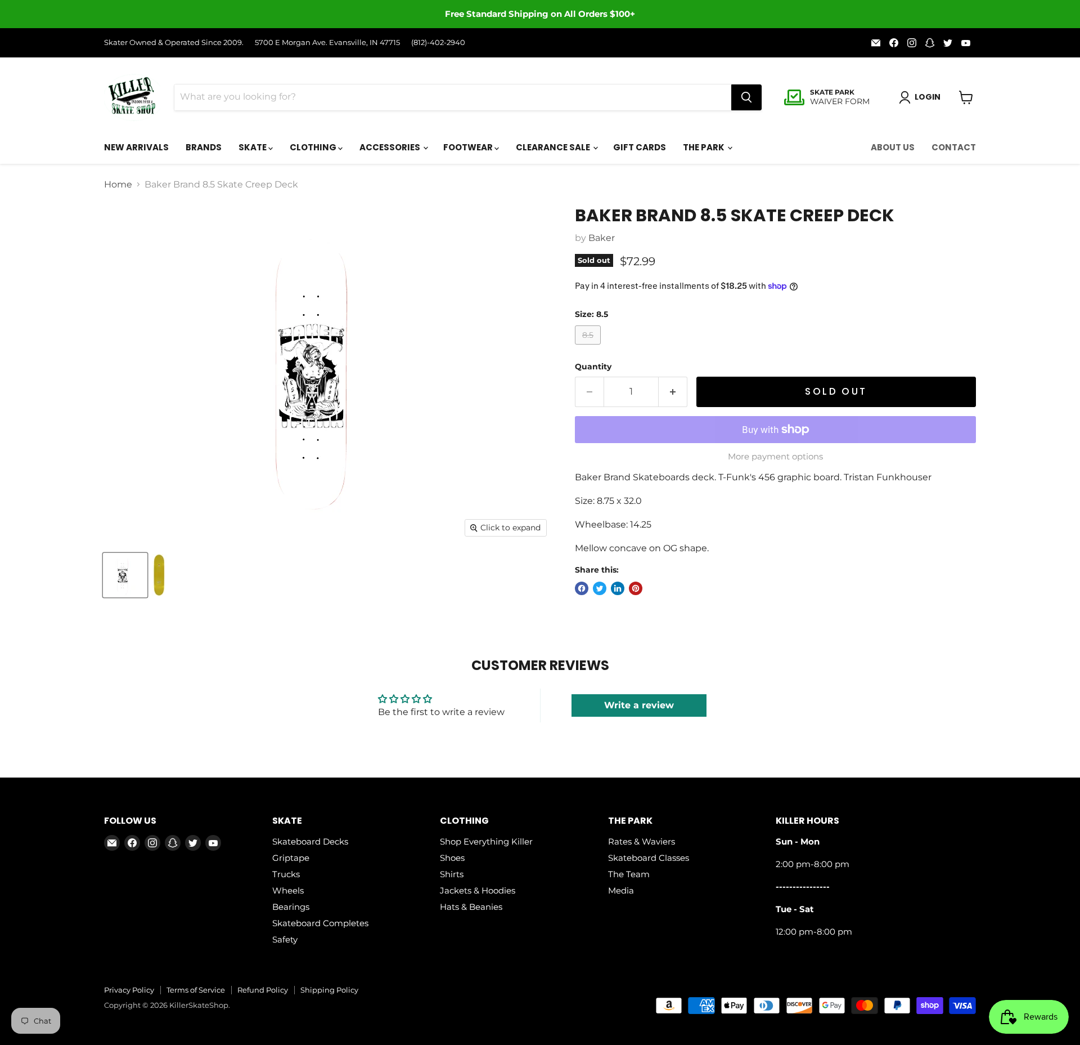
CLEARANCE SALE (554, 147)
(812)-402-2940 (438, 42)
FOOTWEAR (468, 147)
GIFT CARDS (639, 147)
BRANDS (204, 147)
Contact (954, 147)
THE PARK (704, 147)
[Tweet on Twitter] (599, 588)
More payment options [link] (775, 456)
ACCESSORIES (390, 147)
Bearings (290, 906)
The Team (629, 874)
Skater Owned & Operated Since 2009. (174, 42)
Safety (285, 939)
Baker (601, 238)
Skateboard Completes (320, 923)
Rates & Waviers (641, 841)
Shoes (452, 857)
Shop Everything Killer (486, 841)
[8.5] (589, 347)
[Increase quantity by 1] (673, 392)
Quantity (593, 366)
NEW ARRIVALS (136, 147)
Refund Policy (262, 989)
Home (118, 185)
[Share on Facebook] (581, 588)
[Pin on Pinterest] (635, 588)
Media (621, 890)
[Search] (746, 97)
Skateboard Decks (310, 841)
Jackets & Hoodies (477, 890)
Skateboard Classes (648, 857)
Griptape (290, 857)
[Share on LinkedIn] (617, 588)
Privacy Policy (129, 989)
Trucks (286, 874)
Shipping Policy (329, 989)
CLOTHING (314, 147)
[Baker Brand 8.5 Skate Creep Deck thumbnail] (125, 575)
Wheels (288, 890)
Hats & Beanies (471, 906)
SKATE (253, 147)
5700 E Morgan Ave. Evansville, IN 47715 (327, 42)
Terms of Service (195, 989)
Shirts (452, 874)
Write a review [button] (639, 705)
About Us (893, 147)
